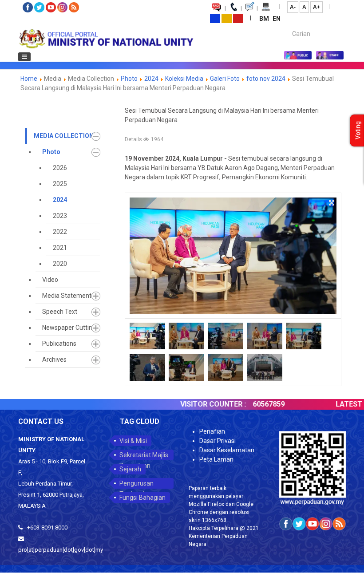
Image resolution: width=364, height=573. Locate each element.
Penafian (212, 431)
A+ (316, 7)
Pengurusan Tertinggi (136, 484)
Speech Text (59, 311)
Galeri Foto (225, 78)
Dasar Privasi (217, 440)
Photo (129, 78)
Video (50, 279)
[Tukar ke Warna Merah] (238, 18)
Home (28, 78)
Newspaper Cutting (69, 327)
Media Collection (64, 135)
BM (264, 18)
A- (293, 7)
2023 (60, 215)
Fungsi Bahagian (142, 497)
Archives (54, 359)
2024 (151, 78)
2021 (60, 247)
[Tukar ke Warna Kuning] (227, 18)
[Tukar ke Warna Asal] (215, 18)
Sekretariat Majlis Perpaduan (143, 455)
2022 (60, 231)
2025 (60, 183)
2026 (60, 167)
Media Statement (66, 295)
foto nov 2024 (265, 78)
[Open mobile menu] (24, 56)
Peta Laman (216, 459)
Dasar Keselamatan (226, 450)
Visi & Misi (133, 440)
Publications (59, 343)
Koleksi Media (184, 78)
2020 (60, 263)
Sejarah (130, 469)
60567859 (258, 404)
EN (277, 18)
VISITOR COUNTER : (203, 404)
